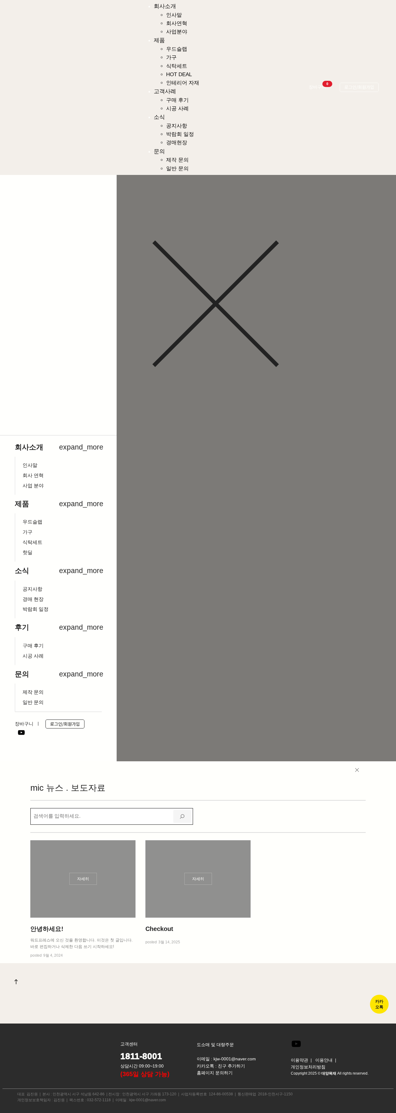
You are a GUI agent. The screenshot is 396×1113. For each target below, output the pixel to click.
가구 (27, 532)
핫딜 (27, 552)
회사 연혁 (33, 475)
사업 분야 (33, 485)
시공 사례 (33, 656)
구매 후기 (33, 645)
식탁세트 (32, 542)
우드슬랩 (32, 522)
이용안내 (324, 1060)
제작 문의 (33, 692)
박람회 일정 (36, 609)
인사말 (30, 465)
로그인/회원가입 (359, 87)
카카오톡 (379, 1004)
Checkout (159, 928)
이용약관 (299, 1060)
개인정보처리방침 (308, 1066)
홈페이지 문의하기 (215, 1072)
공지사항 (32, 589)
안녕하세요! (46, 928)
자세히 (85, 880)
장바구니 (318, 86)
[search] (182, 816)
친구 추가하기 (231, 1065)
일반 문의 (33, 702)
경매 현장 (33, 599)
